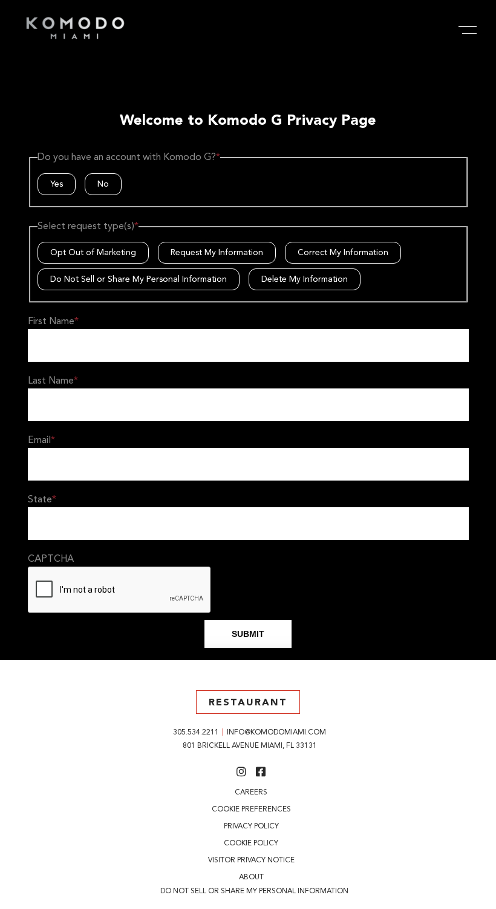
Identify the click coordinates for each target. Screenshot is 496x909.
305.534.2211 (196, 732)
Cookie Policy (251, 843)
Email (41, 440)
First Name (53, 322)
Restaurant (248, 703)
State (42, 500)
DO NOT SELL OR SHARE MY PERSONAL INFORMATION (254, 891)
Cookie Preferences (251, 809)
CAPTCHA (51, 559)
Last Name (53, 381)
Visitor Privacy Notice (251, 860)
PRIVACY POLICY (251, 826)
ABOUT (251, 877)
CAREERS (251, 792)
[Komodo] (75, 40)
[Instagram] (242, 773)
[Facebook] (261, 773)
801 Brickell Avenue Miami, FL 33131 (250, 746)
